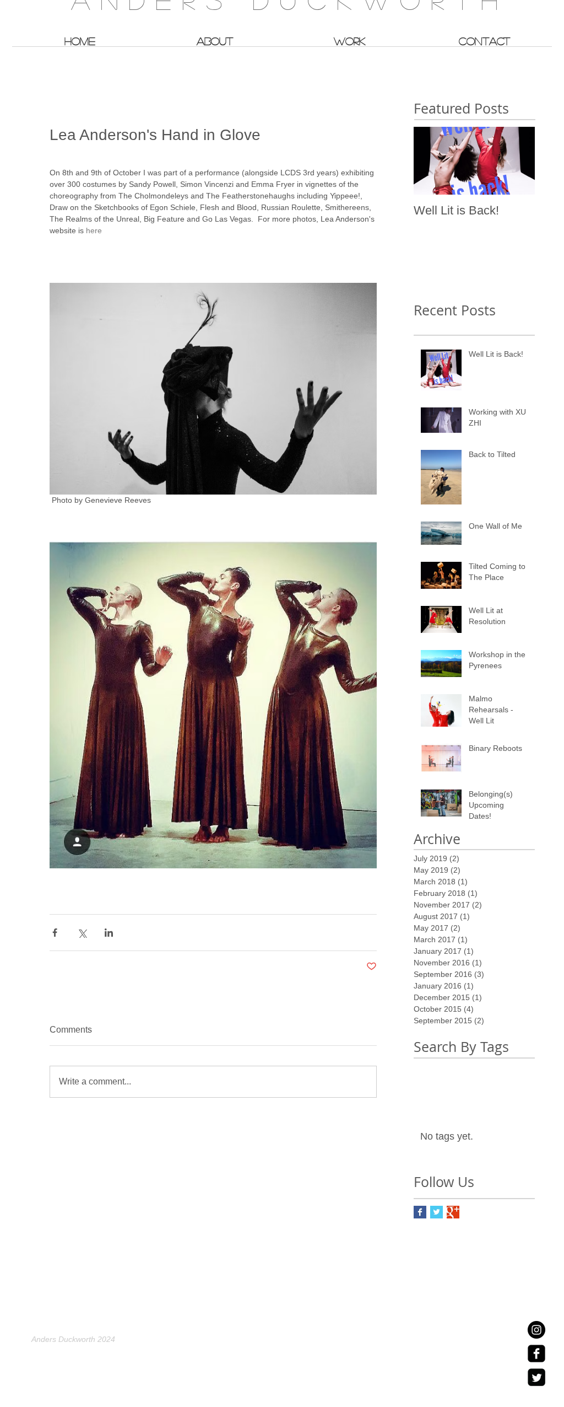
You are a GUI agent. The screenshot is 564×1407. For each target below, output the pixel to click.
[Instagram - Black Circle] (536, 1330)
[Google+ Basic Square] (453, 1212)
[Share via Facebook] (55, 932)
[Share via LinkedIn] (109, 932)
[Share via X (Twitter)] (82, 932)
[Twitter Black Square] (536, 1377)
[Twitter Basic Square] (436, 1212)
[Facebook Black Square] (536, 1353)
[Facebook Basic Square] (420, 1212)
